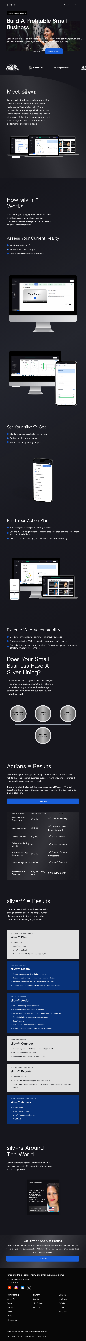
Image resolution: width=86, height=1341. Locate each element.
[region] (43, 68)
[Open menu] (75, 4)
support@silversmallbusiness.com (18, 1279)
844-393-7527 (12, 1283)
